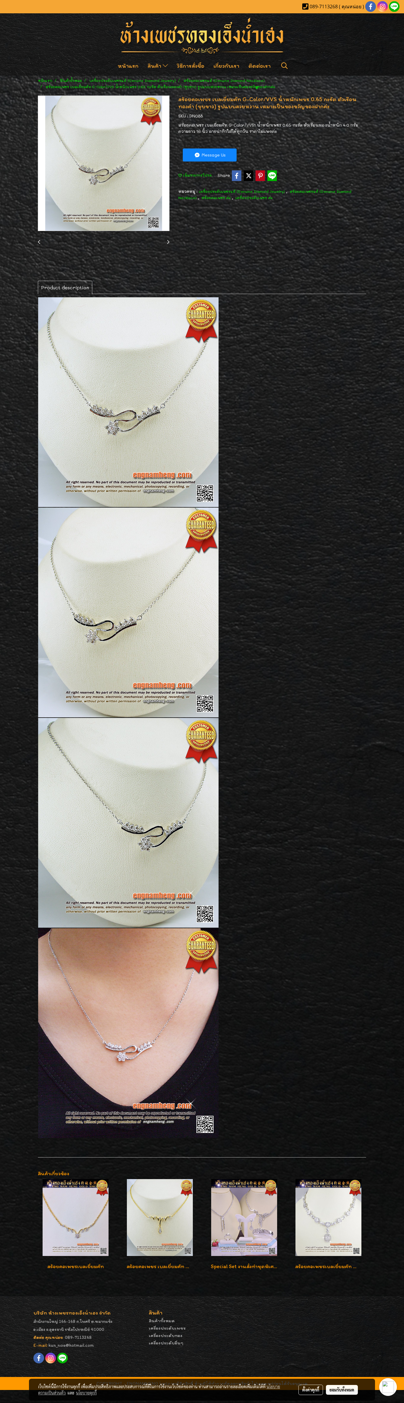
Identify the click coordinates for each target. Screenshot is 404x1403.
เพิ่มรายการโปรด (197, 175)
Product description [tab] (65, 287)
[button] (284, 65)
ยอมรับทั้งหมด (341, 1389)
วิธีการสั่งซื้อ (190, 65)
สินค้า (155, 65)
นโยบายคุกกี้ (86, 1392)
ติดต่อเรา (259, 65)
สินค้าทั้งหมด (162, 1320)
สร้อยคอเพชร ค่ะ (216, 197)
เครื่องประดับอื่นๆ (166, 1343)
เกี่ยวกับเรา (226, 65)
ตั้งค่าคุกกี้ (310, 1389)
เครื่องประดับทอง (165, 1335)
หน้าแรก (128, 65)
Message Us (213, 155)
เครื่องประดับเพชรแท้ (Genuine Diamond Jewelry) (242, 191)
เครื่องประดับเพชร (167, 1328)
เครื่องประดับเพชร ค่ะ (254, 197)
